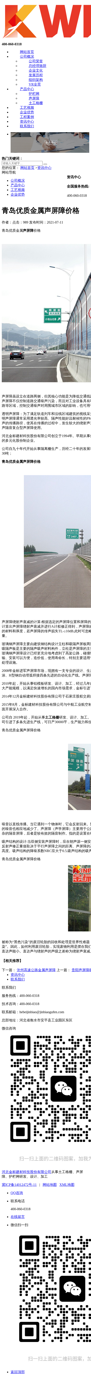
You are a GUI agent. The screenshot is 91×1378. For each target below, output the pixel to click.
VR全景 (35, 84)
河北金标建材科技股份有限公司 (26, 1172)
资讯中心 (27, 121)
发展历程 (36, 75)
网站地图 (50, 1185)
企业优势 (27, 112)
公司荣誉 (36, 61)
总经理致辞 (37, 66)
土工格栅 (36, 103)
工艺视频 (27, 107)
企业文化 (36, 70)
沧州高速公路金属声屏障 (36, 970)
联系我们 (27, 126)
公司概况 (27, 56)
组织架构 (36, 80)
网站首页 (27, 52)
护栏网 (34, 94)
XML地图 (66, 1185)
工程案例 (27, 117)
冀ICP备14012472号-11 (19, 1185)
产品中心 (27, 89)
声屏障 (34, 98)
